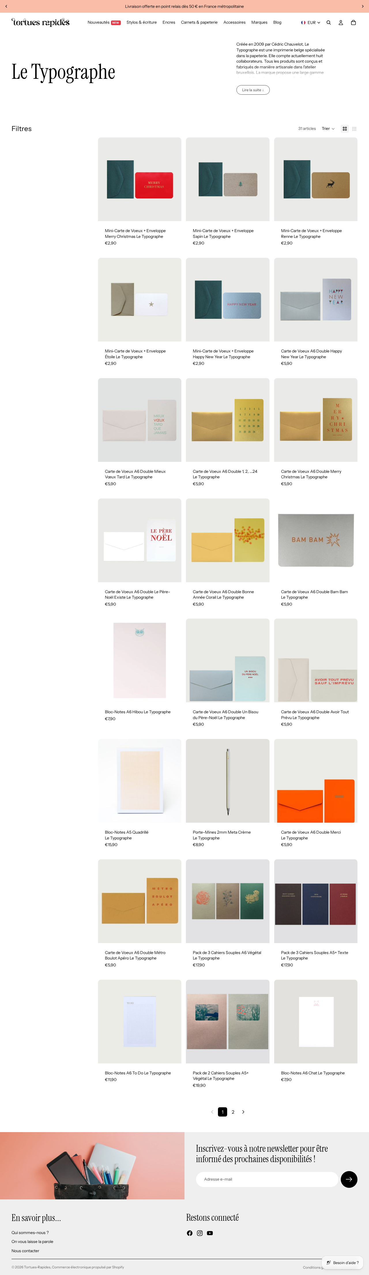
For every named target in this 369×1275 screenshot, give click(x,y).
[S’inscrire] (349, 1179)
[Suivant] (243, 1112)
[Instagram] (199, 1233)
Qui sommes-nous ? (30, 1232)
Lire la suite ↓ (253, 90)
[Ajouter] (172, 212)
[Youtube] (209, 1233)
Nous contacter (25, 1250)
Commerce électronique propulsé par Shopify (88, 1267)
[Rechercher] (328, 22)
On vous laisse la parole (32, 1241)
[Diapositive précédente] (6, 6)
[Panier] (353, 22)
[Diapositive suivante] (362, 6)
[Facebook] (189, 1233)
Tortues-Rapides (37, 1267)
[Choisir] (172, 1054)
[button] (328, 128)
